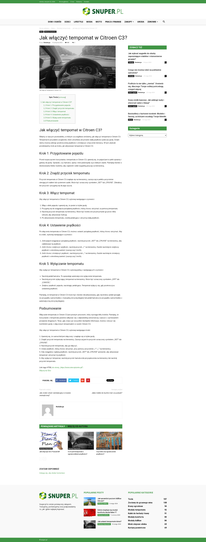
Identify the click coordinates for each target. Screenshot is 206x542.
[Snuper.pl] (103, 11)
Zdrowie (151, 21)
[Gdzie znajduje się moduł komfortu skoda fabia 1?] (90, 513)
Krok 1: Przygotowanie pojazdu (56, 105)
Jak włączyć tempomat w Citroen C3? (56, 102)
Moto (99, 21)
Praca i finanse (113, 21)
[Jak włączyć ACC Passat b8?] (52, 441)
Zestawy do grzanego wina (140, 503)
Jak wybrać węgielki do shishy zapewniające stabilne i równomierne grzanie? (145, 56)
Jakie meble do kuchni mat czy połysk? (107, 393)
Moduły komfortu (103, 515)
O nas (72, 2)
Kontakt (86, 2)
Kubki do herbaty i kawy (138, 513)
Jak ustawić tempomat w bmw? (109, 521)
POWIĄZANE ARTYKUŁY (53, 426)
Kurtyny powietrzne (137, 528)
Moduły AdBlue (103, 503)
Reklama (79, 2)
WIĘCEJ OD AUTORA (78, 426)
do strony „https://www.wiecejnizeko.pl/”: (67, 367)
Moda (89, 21)
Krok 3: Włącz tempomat (54, 111)
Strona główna (63, 2)
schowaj (62, 97)
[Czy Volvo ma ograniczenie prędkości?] (109, 441)
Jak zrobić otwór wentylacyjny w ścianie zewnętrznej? (55, 394)
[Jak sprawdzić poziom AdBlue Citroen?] (90, 501)
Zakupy (128, 21)
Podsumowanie (50, 121)
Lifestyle (78, 21)
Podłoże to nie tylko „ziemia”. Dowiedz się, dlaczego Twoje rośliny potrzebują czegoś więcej (145, 86)
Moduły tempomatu (50, 31)
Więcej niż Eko (45, 370)
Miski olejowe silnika (137, 524)
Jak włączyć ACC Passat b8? (49, 452)
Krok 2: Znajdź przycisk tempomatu (58, 108)
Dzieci (68, 21)
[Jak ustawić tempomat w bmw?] (90, 524)
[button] (164, 22)
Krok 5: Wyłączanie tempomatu (57, 118)
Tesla (130, 499)
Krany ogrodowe (135, 506)
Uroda (140, 21)
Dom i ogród (54, 21)
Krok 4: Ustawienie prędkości (56, 114)
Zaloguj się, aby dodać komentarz (52, 473)
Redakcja (47, 42)
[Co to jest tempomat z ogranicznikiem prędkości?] (81, 441)
